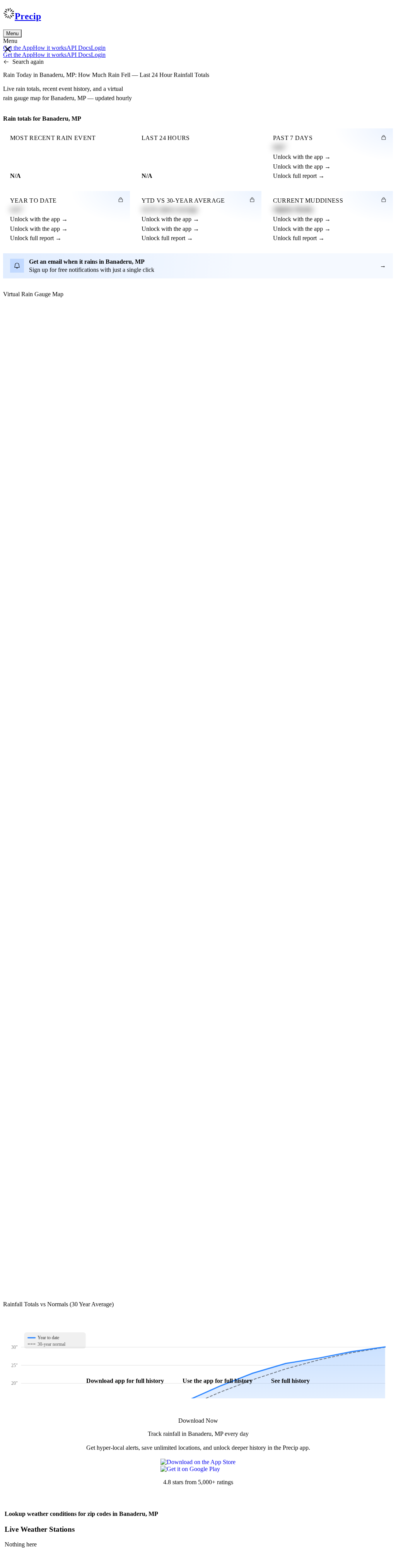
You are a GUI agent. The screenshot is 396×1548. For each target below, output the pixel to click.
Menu (12, 33)
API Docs (79, 47)
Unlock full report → (298, 175)
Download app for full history (125, 1380)
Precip (28, 16)
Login (98, 47)
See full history (290, 1380)
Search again (28, 61)
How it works (50, 47)
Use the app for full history (218, 1380)
